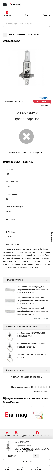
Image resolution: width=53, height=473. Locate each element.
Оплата (16, 436)
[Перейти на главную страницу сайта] (22, 4)
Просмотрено (36, 469)
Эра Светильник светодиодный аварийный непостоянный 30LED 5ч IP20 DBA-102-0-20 (32, 300)
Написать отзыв (40, 391)
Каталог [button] (7, 436)
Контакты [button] (7, 15)
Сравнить (7, 469)
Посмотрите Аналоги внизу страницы (26, 153)
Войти (27, 15)
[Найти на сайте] (47, 24)
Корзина (46, 15)
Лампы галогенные (17, 35)
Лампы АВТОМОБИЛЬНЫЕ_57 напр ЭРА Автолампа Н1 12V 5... (32, 450)
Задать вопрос (52, 236)
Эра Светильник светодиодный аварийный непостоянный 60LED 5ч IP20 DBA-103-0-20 (32, 311)
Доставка (26, 436)
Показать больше (40, 319)
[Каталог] (5, 4)
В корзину (27, 461)
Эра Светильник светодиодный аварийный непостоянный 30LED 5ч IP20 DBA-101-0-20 (32, 290)
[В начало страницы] (47, 467)
